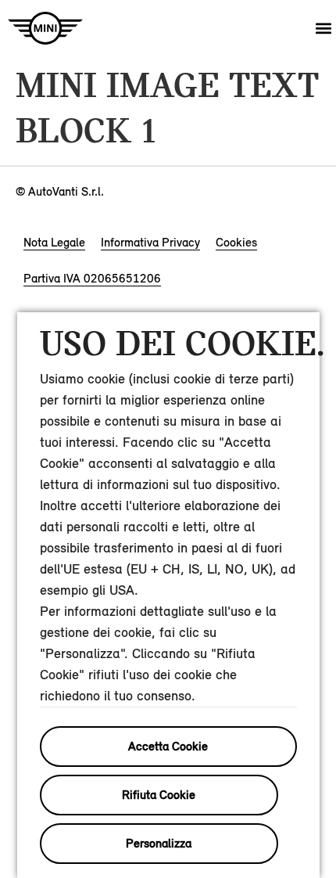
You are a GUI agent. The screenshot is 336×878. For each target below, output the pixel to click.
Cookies (236, 242)
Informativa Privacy (150, 242)
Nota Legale (54, 242)
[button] (323, 28)
